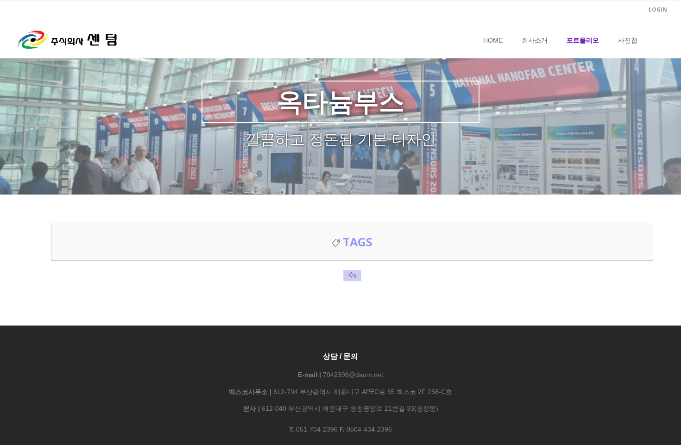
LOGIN (658, 9)
